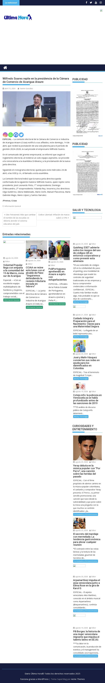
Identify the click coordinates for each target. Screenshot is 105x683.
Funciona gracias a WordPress (34, 680)
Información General (13, 206)
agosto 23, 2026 (34, 260)
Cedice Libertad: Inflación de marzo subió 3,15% (53, 216)
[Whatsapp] (10, 134)
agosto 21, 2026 (81, 316)
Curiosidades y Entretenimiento (85, 515)
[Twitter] (21, 134)
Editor (7, 261)
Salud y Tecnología (81, 303)
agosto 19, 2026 (81, 392)
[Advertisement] (52, 44)
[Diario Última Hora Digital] (5, 67)
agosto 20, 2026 (81, 355)
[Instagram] (5, 134)
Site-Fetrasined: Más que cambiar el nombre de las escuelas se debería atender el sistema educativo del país (20, 219)
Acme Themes (78, 680)
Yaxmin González (26, 88)
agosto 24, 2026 (11, 258)
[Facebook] (16, 134)
